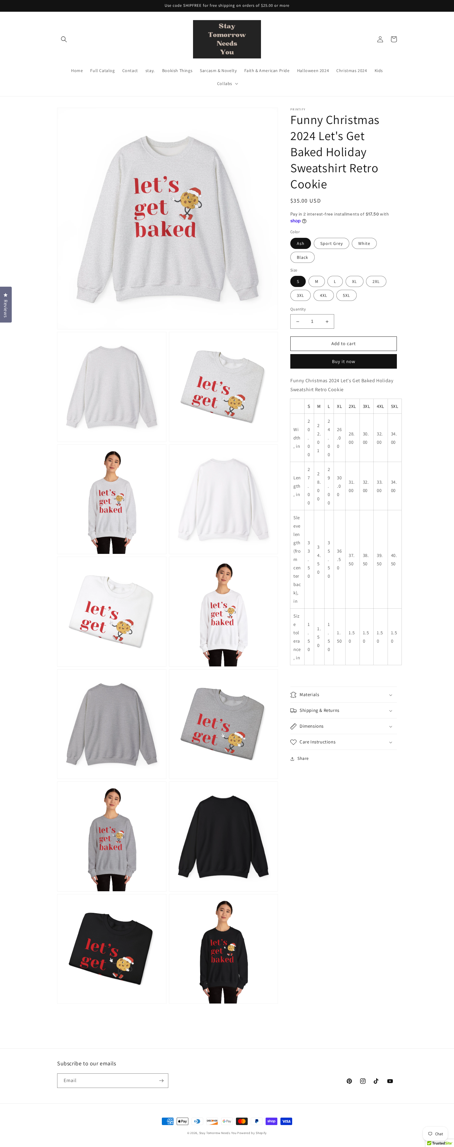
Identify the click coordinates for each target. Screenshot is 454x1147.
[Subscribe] (161, 1080)
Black (302, 257)
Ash (301, 243)
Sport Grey (331, 243)
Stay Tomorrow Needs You (218, 1133)
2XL (376, 282)
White (364, 243)
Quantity (298, 309)
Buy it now (343, 362)
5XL (346, 295)
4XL (323, 295)
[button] (64, 39)
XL (354, 282)
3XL (300, 295)
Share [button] (303, 758)
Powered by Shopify (252, 1133)
